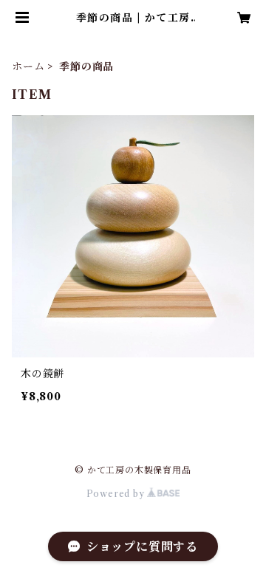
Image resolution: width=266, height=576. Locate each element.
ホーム (28, 66)
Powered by (117, 493)
